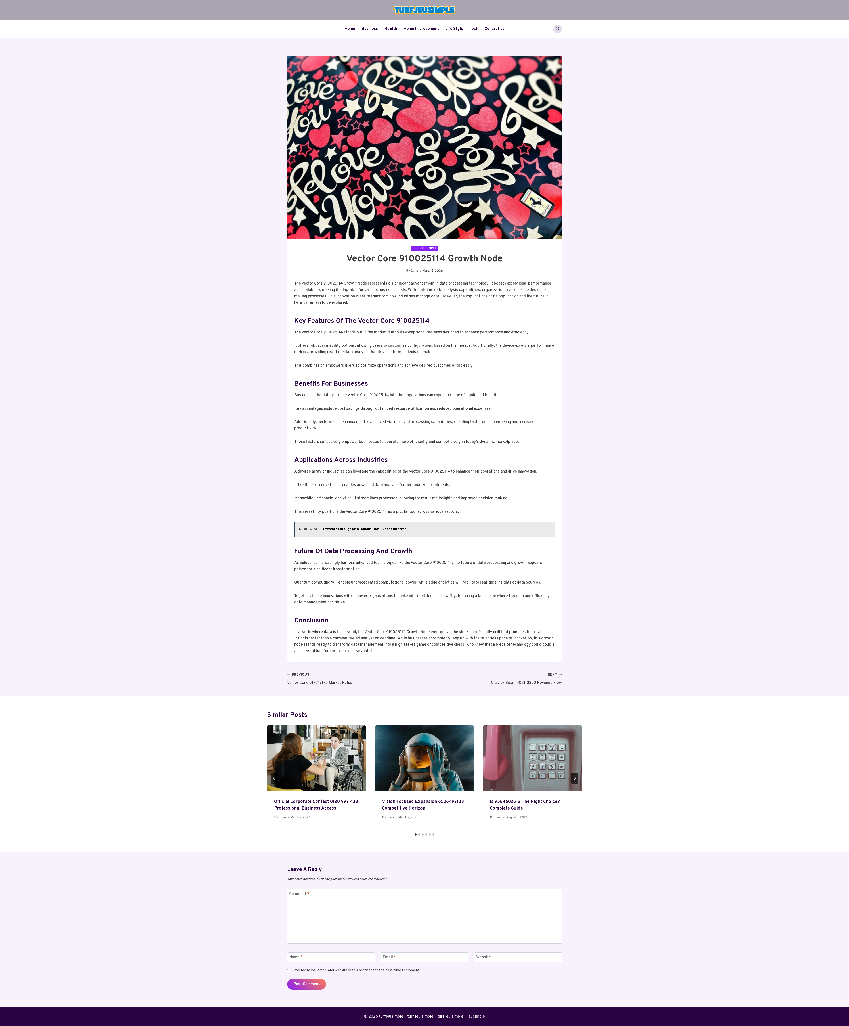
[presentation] (316, 758)
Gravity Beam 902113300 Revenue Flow (526, 679)
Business (369, 28)
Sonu (414, 271)
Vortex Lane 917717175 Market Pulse (319, 679)
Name (296, 957)
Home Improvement (421, 28)
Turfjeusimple (424, 248)
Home (349, 28)
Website (483, 957)
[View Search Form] (557, 29)
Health (390, 28)
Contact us (495, 28)
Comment (299, 894)
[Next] (574, 778)
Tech (474, 28)
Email (389, 957)
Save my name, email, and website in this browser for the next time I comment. (356, 970)
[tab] (416, 834)
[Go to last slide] (274, 778)
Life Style (454, 28)
